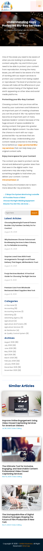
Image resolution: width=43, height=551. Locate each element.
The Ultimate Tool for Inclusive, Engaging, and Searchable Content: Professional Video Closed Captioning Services (20, 470)
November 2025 (10, 370)
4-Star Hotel (9, 305)
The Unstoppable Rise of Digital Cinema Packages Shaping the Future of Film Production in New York (18, 518)
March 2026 (9, 358)
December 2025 (10, 367)
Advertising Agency (12, 318)
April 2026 (8, 354)
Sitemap (26, 546)
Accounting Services (12, 311)
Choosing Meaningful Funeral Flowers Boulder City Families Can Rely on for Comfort (20, 225)
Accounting (9, 308)
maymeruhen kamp (14, 30)
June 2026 (8, 348)
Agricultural (9, 321)
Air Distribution (10, 330)
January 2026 (9, 364)
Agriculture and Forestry (14, 324)
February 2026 (10, 361)
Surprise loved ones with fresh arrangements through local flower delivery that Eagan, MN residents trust (21, 259)
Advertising (8, 315)
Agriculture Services (12, 327)
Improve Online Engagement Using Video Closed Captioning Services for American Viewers (19, 423)
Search (34, 213)
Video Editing (17, 428)
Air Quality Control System (15, 333)
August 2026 (9, 342)
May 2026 (8, 351)
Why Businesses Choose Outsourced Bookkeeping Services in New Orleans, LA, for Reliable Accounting (20, 242)
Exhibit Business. (26, 543)
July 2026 (8, 345)
